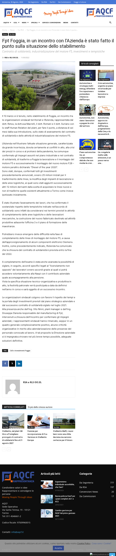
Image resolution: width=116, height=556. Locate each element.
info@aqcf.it (17, 532)
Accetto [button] (58, 548)
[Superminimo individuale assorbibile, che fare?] (47, 484)
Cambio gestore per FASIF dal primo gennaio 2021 (65, 513)
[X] (12, 364)
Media (65, 22)
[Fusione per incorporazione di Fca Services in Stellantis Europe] (38, 421)
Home (4, 30)
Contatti (74, 22)
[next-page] (9, 449)
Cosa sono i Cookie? (101, 543)
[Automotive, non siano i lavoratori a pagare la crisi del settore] (87, 109)
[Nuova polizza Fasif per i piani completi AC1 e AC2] (47, 499)
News (24, 22)
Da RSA (44, 2)
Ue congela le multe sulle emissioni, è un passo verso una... (104, 157)
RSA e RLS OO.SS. (11, 57)
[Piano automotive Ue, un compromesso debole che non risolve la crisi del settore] (87, 144)
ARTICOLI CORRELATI (14, 407)
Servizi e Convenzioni (51, 22)
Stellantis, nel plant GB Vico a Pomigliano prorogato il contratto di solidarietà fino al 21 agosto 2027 (12, 437)
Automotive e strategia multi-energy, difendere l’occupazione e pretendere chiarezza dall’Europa (87, 91)
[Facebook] (5, 364)
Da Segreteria (33, 2)
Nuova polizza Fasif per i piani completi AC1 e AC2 (65, 499)
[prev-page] (4, 449)
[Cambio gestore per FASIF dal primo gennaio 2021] (47, 513)
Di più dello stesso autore (40, 407)
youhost (110, 554)
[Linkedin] (19, 364)
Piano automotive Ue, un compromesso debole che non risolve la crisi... (87, 157)
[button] (110, 22)
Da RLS (52, 2)
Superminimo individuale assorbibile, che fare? (64, 484)
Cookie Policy (83, 543)
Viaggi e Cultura (80, 2)
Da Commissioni (64, 2)
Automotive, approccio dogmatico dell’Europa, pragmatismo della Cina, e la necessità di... (104, 126)
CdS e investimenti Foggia (20, 350)
